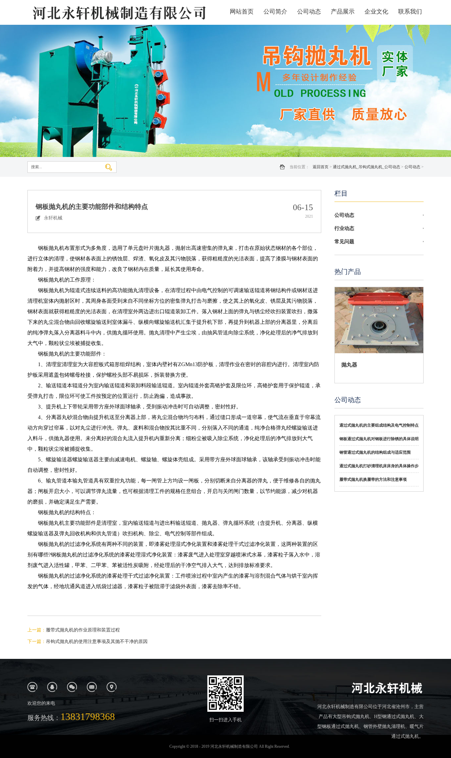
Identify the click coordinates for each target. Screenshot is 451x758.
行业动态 (344, 228)
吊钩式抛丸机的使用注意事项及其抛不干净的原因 (97, 641)
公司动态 (309, 11)
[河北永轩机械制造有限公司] (118, 12)
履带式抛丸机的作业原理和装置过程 (83, 629)
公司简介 (275, 11)
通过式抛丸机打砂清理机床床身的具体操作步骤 (379, 468)
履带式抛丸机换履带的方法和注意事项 (373, 479)
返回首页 (321, 167)
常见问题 (344, 241)
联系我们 (410, 11)
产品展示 (343, 11)
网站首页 (242, 11)
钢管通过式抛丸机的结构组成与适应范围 (375, 452)
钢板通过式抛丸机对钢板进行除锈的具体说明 (379, 438)
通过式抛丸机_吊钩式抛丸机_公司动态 (366, 167)
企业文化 (376, 11)
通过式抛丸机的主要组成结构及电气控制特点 (379, 425)
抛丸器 (349, 364)
